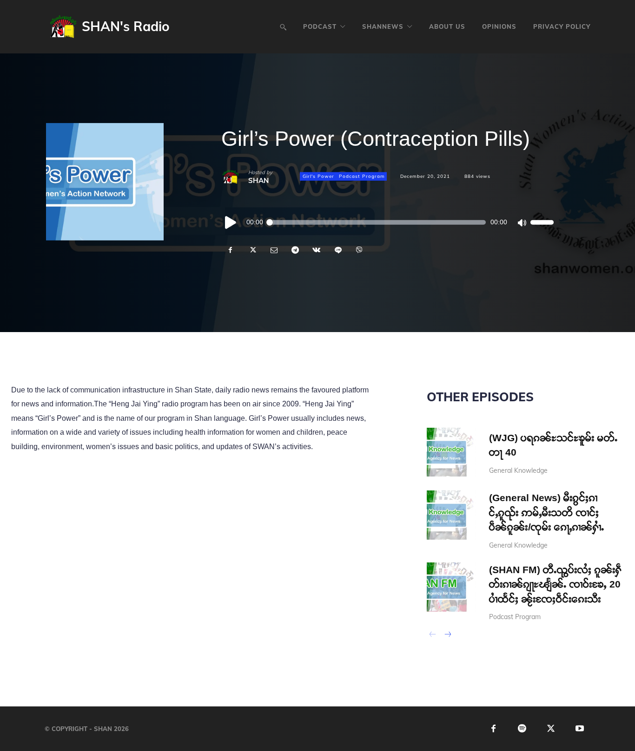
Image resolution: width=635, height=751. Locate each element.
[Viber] (359, 250)
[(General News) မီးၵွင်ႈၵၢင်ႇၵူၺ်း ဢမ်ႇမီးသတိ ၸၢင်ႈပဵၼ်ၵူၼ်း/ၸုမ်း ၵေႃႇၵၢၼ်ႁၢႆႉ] (451, 515)
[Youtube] (580, 729)
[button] (283, 27)
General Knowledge (518, 470)
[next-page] (447, 635)
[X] (252, 250)
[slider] (542, 222)
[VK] (316, 250)
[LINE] (337, 250)
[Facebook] (230, 250)
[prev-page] (432, 635)
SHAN (258, 179)
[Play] (231, 222)
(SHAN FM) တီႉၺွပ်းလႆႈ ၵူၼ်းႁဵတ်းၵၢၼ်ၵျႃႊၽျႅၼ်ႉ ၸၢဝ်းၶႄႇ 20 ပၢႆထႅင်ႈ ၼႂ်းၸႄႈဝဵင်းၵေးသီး (555, 584)
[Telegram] (294, 250)
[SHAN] (234, 176)
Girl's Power (318, 176)
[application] (387, 222)
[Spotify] (522, 729)
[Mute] (521, 222)
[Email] (273, 250)
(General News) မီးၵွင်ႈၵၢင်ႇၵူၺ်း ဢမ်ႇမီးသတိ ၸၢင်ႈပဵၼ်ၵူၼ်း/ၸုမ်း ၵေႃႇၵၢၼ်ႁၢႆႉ (546, 512)
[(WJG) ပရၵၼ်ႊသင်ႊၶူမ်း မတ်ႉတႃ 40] (451, 452)
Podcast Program (362, 176)
